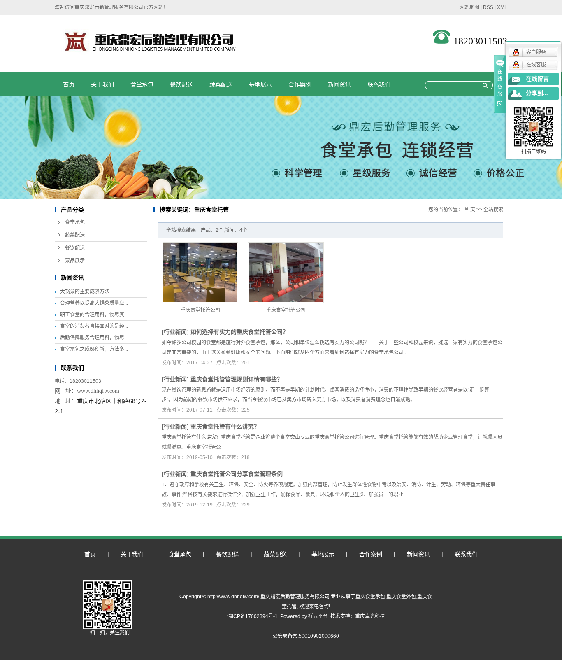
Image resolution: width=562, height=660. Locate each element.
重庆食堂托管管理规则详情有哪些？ (236, 379)
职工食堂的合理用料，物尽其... (94, 314)
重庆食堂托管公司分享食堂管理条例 (236, 474)
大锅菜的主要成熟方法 (84, 291)
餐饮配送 (181, 84)
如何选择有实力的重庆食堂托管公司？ (239, 332)
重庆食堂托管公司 (200, 310)
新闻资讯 (339, 84)
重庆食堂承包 (370, 596)
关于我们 (102, 84)
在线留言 (537, 79)
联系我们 (378, 84)
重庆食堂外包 (401, 596)
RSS (488, 7)
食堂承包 (141, 84)
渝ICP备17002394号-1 (252, 616)
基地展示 (260, 84)
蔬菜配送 (220, 84)
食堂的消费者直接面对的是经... (94, 326)
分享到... (537, 93)
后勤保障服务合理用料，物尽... (94, 337)
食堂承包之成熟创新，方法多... (94, 349)
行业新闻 (175, 332)
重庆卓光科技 (370, 616)
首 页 (469, 209)
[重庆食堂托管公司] (200, 272)
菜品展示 (75, 261)
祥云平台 (318, 616)
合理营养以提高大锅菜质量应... (94, 303)
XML (502, 7)
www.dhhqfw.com (98, 391)
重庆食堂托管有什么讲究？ (225, 426)
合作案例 (299, 84)
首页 (68, 84)
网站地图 (469, 7)
